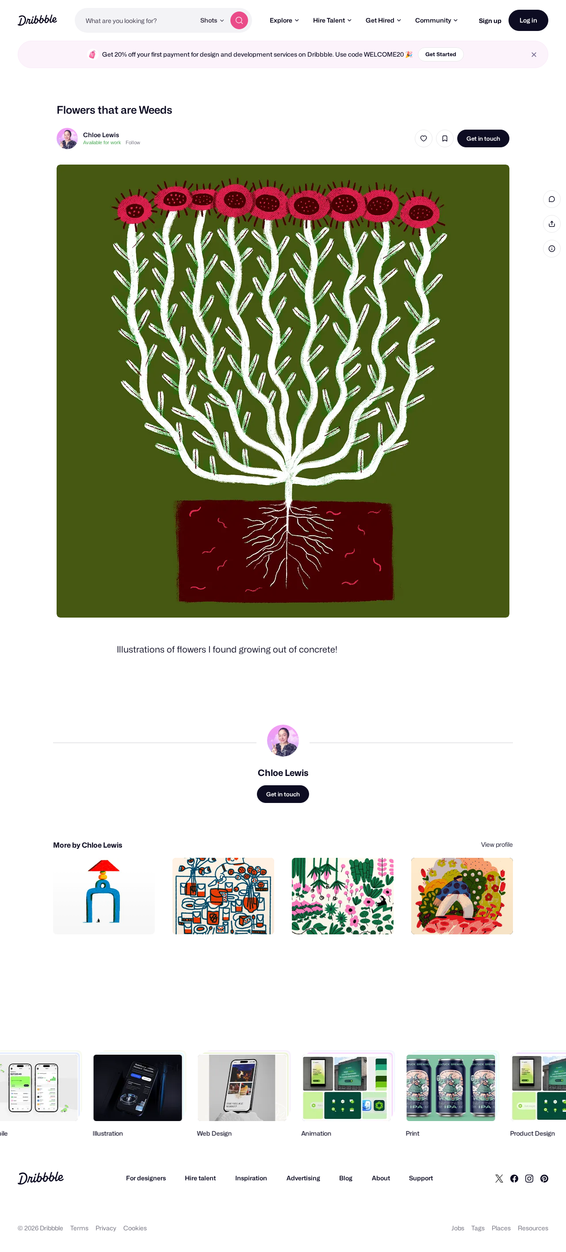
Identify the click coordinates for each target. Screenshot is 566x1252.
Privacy (106, 1228)
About (381, 1178)
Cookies (135, 1228)
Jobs (457, 1228)
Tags (478, 1228)
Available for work (102, 142)
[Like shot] (423, 138)
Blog (345, 1178)
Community (433, 20)
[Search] (239, 20)
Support (421, 1178)
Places (501, 1228)
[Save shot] (445, 138)
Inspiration (251, 1178)
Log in (528, 20)
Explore (281, 20)
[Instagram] (529, 1178)
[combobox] (135, 20)
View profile (497, 844)
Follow (133, 142)
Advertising (303, 1178)
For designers (146, 1178)
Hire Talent (329, 20)
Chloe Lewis (101, 134)
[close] (534, 54)
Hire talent (200, 1178)
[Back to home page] (37, 20)
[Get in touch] (103, 918)
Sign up (490, 20)
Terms (79, 1228)
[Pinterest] (544, 1178)
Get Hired (380, 20)
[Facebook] (514, 1178)
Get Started (440, 54)
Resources (533, 1228)
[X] (499, 1178)
